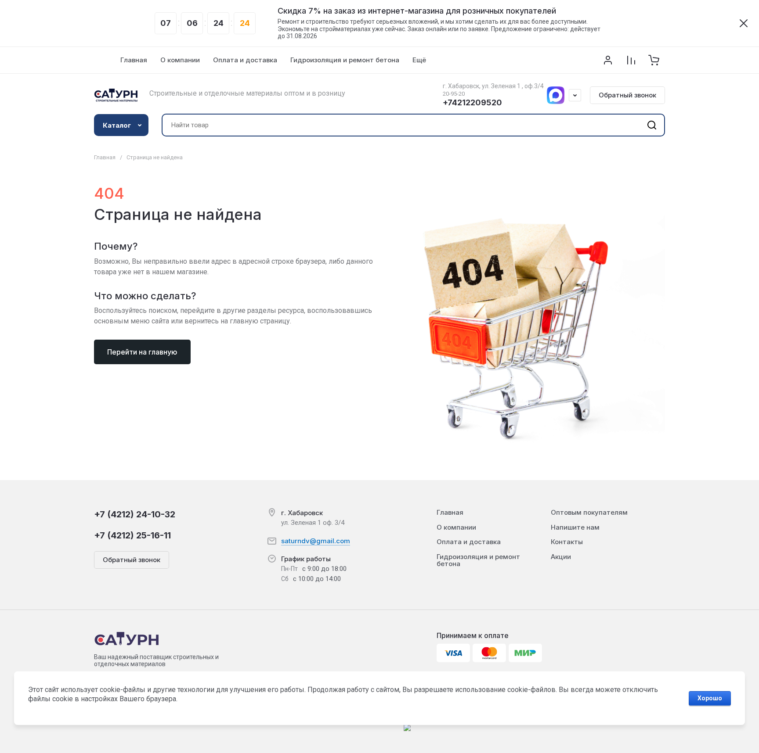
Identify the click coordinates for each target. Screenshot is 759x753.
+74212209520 (472, 102)
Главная (105, 157)
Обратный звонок (627, 95)
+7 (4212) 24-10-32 (134, 514)
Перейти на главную (142, 352)
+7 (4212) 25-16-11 (132, 535)
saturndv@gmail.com (315, 541)
